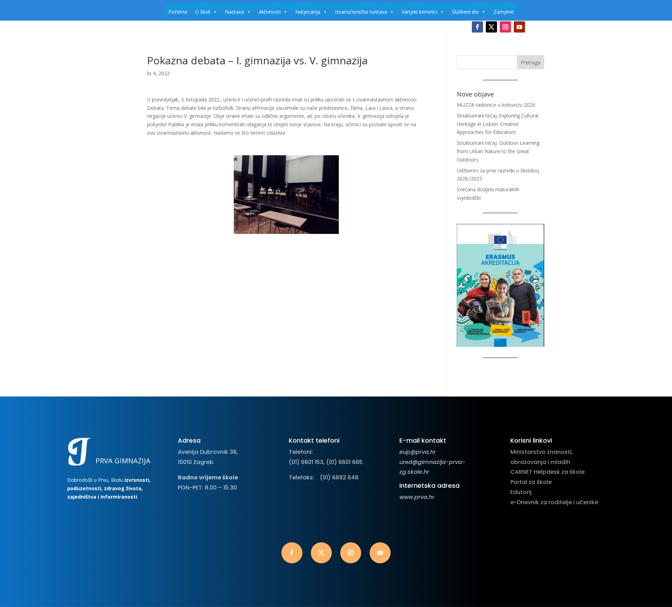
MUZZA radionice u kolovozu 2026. (496, 104)
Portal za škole (531, 482)
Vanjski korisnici (419, 11)
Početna (177, 11)
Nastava (234, 11)
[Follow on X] (491, 27)
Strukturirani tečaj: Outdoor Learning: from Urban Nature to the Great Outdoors (498, 151)
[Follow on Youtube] (519, 27)
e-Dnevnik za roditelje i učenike (554, 502)
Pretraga (530, 62)
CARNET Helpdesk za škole (547, 472)
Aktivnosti (270, 11)
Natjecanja (307, 11)
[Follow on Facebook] (477, 27)
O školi (202, 11)
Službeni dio (465, 11)
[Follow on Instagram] (505, 27)
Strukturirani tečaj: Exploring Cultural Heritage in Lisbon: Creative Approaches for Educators (497, 124)
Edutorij (521, 492)
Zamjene (503, 11)
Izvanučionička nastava (361, 11)
